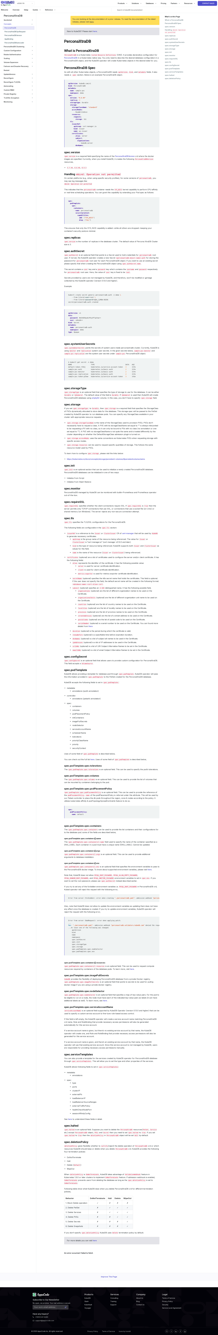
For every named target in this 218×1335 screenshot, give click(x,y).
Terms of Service (108, 1331)
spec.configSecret (172, 65)
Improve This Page (109, 1277)
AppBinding (9, 39)
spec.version (170, 27)
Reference (49, 10)
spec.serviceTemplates (174, 72)
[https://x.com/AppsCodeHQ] (171, 1331)
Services (114, 1294)
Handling (175, 31)
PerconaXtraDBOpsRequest (15, 32)
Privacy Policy (92, 1331)
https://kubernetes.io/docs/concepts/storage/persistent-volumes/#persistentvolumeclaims (106, 459)
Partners (174, 3)
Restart (6, 70)
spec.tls (168, 62)
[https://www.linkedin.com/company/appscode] (176, 1331)
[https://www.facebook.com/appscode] (180, 1331)
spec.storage (170, 49)
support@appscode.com (44, 1321)
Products (121, 3)
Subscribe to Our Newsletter (46, 1300)
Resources (188, 3)
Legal (164, 1294)
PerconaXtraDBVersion (13, 35)
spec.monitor (170, 55)
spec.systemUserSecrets (175, 42)
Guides (35, 10)
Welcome (4, 10)
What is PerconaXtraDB (174, 20)
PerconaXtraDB (13, 15)
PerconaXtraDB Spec (173, 23)
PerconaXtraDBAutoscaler (14, 43)
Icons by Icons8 (125, 1331)
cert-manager (128, 533)
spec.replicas (170, 36)
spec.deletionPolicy (173, 78)
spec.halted (169, 75)
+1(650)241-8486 (41, 1317)
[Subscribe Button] (65, 1307)
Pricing (163, 3)
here (92, 22)
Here (90, 626)
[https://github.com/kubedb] (166, 1331)
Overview (16, 10)
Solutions (135, 3)
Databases (150, 3)
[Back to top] (213, 1327)
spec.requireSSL (171, 59)
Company (140, 1294)
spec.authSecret (171, 39)
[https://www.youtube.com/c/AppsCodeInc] (185, 1331)
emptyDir (96, 398)
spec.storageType (172, 46)
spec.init (168, 52)
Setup (26, 10)
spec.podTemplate (172, 69)
